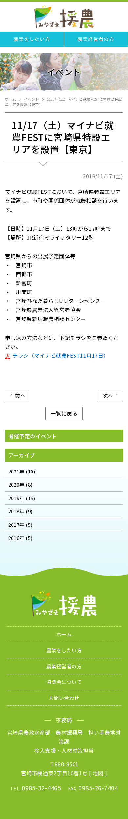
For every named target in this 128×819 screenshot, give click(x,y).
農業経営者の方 (95, 39)
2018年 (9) (20, 511)
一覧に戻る (64, 413)
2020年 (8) (20, 484)
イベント (31, 99)
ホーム (10, 99)
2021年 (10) (21, 471)
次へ (108, 395)
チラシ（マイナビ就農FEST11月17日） (60, 355)
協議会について (64, 681)
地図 (98, 773)
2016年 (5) (20, 537)
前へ (20, 395)
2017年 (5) (20, 524)
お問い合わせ (64, 697)
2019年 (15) (21, 498)
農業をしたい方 (31, 39)
